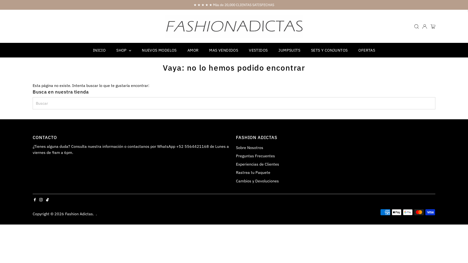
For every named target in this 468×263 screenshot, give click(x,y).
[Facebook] (35, 200)
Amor (193, 50)
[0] (433, 26)
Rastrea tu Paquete (253, 172)
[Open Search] (416, 26)
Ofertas (366, 50)
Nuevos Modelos (159, 50)
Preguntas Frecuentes (255, 155)
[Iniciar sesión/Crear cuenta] (424, 26)
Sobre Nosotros (249, 147)
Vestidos (258, 50)
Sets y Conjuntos (329, 50)
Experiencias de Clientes (257, 164)
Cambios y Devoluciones (257, 180)
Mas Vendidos (223, 50)
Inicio (99, 50)
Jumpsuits (289, 50)
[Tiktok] (47, 200)
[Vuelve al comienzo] (458, 249)
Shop (122, 50)
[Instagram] (41, 200)
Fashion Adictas (79, 213)
